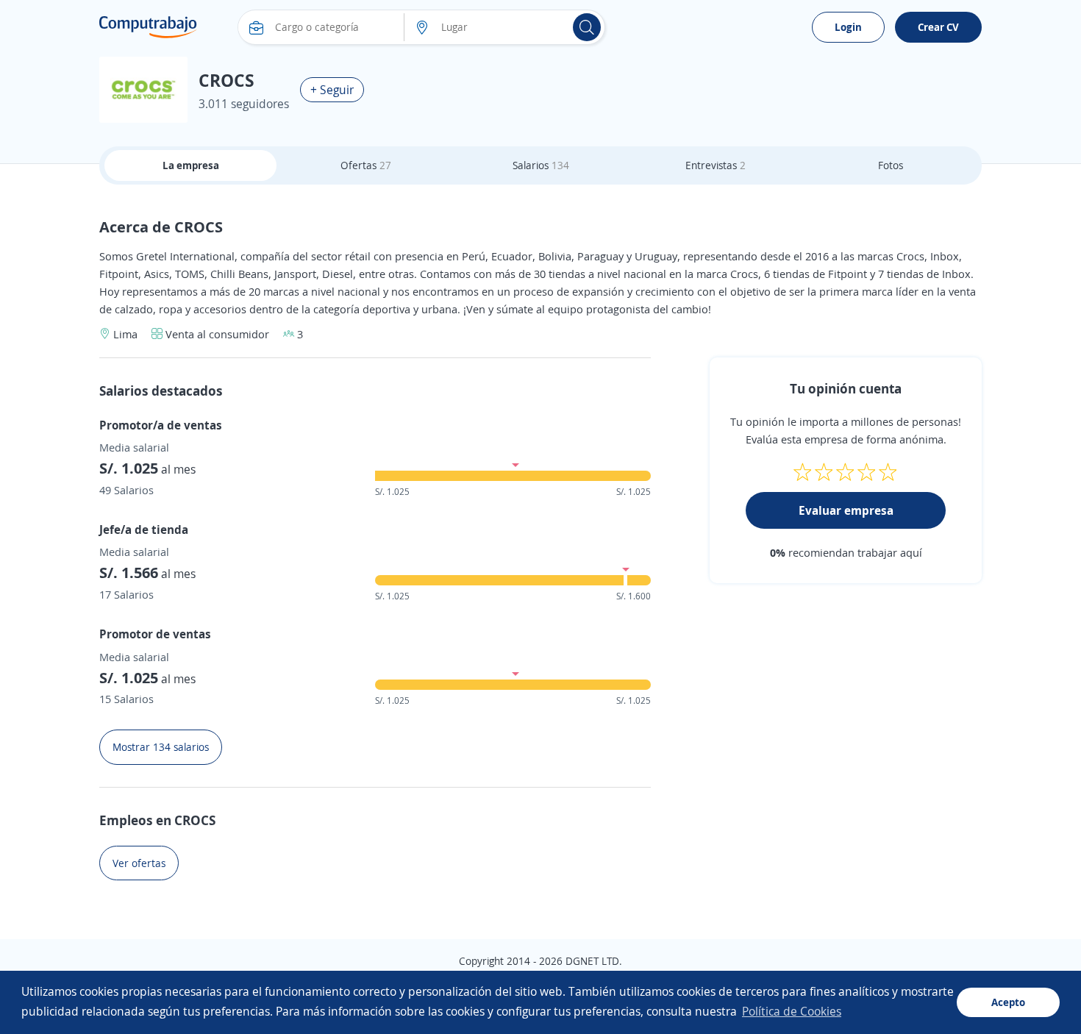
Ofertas (365, 165)
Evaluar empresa (846, 510)
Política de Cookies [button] (791, 1011)
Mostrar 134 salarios (161, 747)
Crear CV (938, 27)
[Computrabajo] (148, 27)
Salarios (541, 165)
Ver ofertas (139, 863)
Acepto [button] (1008, 1002)
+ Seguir (332, 90)
